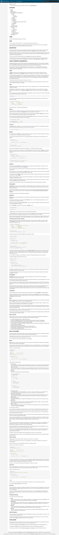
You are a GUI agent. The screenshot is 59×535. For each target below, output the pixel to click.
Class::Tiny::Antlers (17, 483)
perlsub (42, 58)
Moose (13, 27)
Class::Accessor (14, 29)
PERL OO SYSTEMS (14, 26)
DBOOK (20, 532)
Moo (14, 28)
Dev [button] (14, 1)
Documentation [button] (19, 1)
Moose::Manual (21, 405)
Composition (14, 23)
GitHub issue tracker (30, 532)
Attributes (13, 18)
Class (13, 14)
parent (12, 211)
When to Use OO (14, 25)
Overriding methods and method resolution (20, 21)
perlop (39, 58)
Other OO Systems (15, 33)
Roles (13, 24)
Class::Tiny (14, 30)
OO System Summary (15, 32)
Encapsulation (14, 22)
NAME (12, 9)
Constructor (15, 16)
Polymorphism (14, 19)
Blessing (15, 15)
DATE (12, 10)
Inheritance (14, 20)
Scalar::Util (30, 116)
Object (13, 13)
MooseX (32, 401)
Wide (43, 1)
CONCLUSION (13, 34)
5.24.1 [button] (11, 1)
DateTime (15, 180)
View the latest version (33, 5)
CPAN (33, 50)
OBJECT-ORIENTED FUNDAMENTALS (17, 12)
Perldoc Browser (5, 1)
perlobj (28, 56)
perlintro (25, 58)
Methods (13, 17)
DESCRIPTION (13, 11)
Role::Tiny (13, 31)
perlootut (10, 3)
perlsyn (36, 58)
